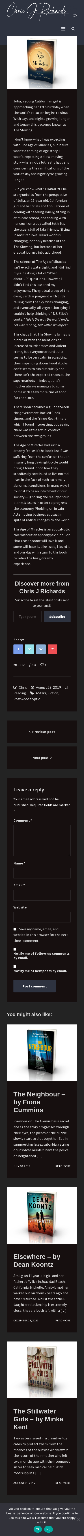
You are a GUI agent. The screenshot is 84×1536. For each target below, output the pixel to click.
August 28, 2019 (48, 687)
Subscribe (57, 616)
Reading (19, 693)
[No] (78, 1519)
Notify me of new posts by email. (40, 971)
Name (19, 863)
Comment (22, 820)
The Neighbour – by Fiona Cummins (39, 1102)
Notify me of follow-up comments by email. (41, 955)
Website (20, 907)
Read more (63, 1166)
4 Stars (41, 693)
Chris (23, 687)
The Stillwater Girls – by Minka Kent (38, 1419)
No (48, 1529)
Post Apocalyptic (26, 699)
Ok (38, 1529)
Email (19, 885)
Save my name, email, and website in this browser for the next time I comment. (40, 935)
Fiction (52, 693)
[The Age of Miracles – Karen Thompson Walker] (42, 62)
